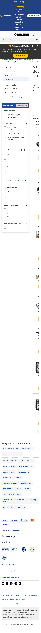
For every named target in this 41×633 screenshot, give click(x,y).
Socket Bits (9, 79)
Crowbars (18, 489)
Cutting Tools (7, 507)
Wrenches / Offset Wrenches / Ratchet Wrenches (14, 84)
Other (8, 143)
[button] (34, 15)
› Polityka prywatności (31, 595)
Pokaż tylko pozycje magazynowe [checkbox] (13, 116)
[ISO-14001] (14, 549)
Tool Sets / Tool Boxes (10, 483)
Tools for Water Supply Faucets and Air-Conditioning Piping (19, 501)
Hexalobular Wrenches (12, 92)
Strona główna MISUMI (9, 60)
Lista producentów (25, 60)
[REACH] (4, 557)
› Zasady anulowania (8, 599)
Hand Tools (25, 62)
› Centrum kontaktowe (21, 599)
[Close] (37, 45)
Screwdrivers (7, 477)
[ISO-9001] (5, 549)
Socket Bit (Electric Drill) (13, 133)
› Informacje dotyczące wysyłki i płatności (14, 603)
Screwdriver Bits (26, 483)
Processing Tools (13, 62)
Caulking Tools (20, 507)
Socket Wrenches (8, 472)
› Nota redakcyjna (7, 595)
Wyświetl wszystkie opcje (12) (13, 180)
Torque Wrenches (23, 472)
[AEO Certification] (23, 549)
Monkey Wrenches (11, 89)
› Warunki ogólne (19, 595)
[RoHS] (32, 549)
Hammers (19, 477)
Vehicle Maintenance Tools (11, 494)
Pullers (27, 489)
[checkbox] (15, 128)
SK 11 (3, 62)
